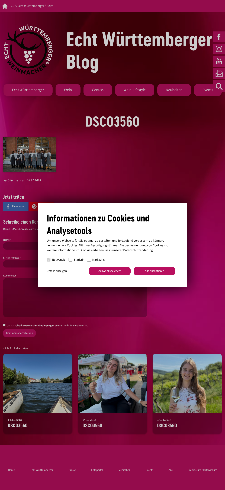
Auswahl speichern (109, 271)
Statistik (79, 259)
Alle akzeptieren (154, 271)
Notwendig (59, 259)
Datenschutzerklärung (138, 250)
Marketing (98, 259)
